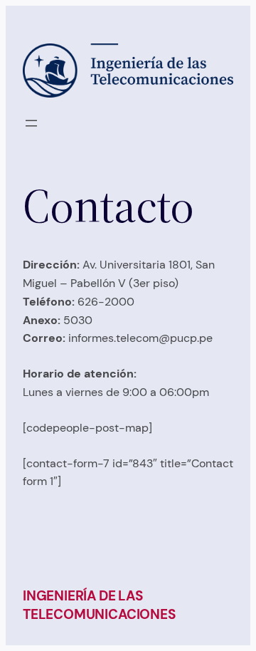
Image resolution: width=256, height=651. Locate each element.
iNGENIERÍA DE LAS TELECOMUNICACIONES (99, 605)
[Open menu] (31, 123)
